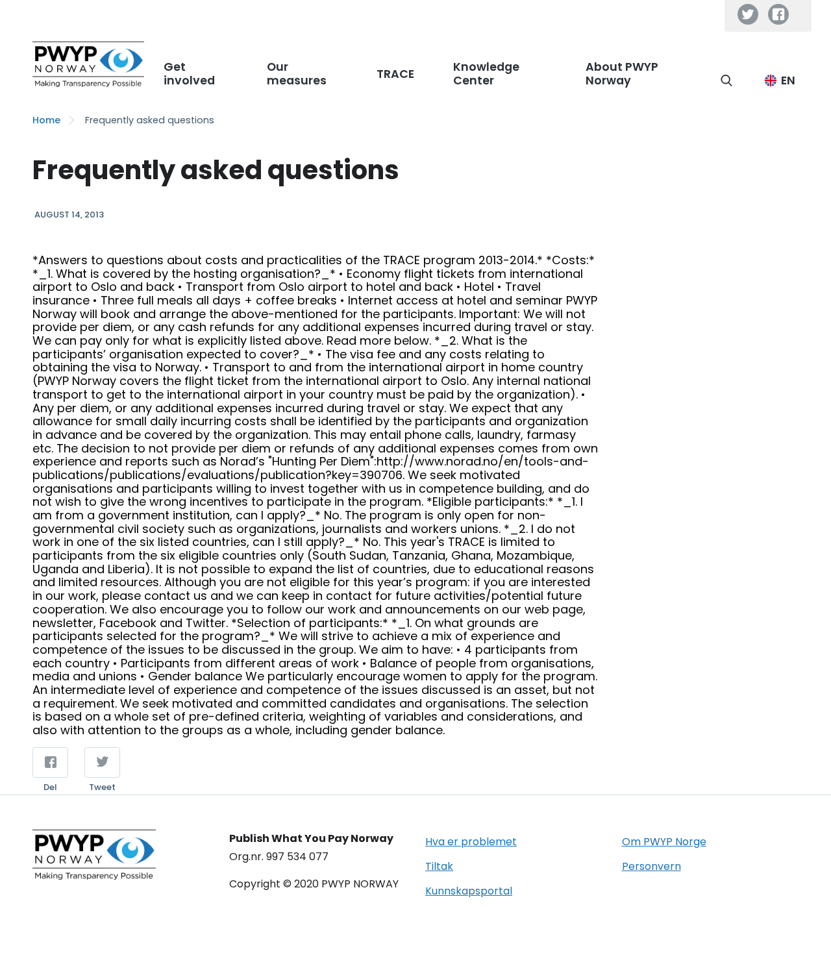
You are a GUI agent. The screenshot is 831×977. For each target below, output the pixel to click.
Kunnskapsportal (468, 891)
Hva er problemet (471, 841)
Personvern (651, 866)
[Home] (88, 64)
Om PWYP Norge (664, 841)
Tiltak (439, 866)
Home (46, 120)
